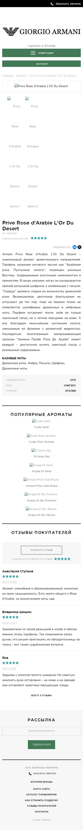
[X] (79, 247)
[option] (15, 156)
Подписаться (41, 745)
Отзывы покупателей (41, 806)
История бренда (42, 782)
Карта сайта (41, 789)
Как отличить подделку (41, 800)
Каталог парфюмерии (41, 794)
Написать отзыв (42, 550)
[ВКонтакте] (75, 247)
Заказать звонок (68, 3)
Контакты (41, 811)
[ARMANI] (41, 30)
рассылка (42, 720)
